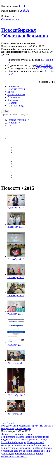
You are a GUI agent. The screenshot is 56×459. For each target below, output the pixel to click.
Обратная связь (23, 428)
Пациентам (13, 86)
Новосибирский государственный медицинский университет (25, 443)
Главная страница (17, 120)
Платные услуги (16, 89)
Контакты (12, 100)
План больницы (15, 105)
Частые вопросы (16, 94)
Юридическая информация (15, 425)
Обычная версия (10, 19)
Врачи (10, 91)
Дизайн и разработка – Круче (16, 434)
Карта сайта (36, 425)
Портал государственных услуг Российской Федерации (24, 441)
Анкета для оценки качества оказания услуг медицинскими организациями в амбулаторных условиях (25, 453)
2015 (9, 125)
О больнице (13, 97)
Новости (12, 103)
